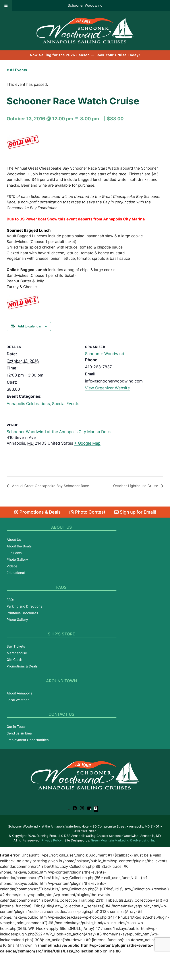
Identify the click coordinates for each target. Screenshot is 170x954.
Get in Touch (17, 727)
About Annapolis (19, 693)
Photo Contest (89, 512)
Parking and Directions (24, 606)
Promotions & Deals (39, 512)
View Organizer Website (107, 388)
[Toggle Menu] (6, 5)
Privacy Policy (51, 840)
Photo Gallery (17, 559)
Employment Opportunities (28, 740)
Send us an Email (20, 733)
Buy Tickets (16, 646)
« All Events (17, 70)
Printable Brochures (22, 613)
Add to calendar (30, 326)
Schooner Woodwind (85, 5)
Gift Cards (15, 660)
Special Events (65, 403)
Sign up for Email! (137, 512)
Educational (16, 573)
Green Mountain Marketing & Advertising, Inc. (123, 840)
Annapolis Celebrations (28, 403)
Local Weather (18, 700)
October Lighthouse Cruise (136, 486)
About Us (14, 539)
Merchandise (17, 653)
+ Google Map (87, 443)
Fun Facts (14, 553)
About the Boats (19, 546)
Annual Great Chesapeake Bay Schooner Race (50, 486)
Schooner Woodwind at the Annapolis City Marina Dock (59, 431)
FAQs (11, 600)
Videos (12, 566)
